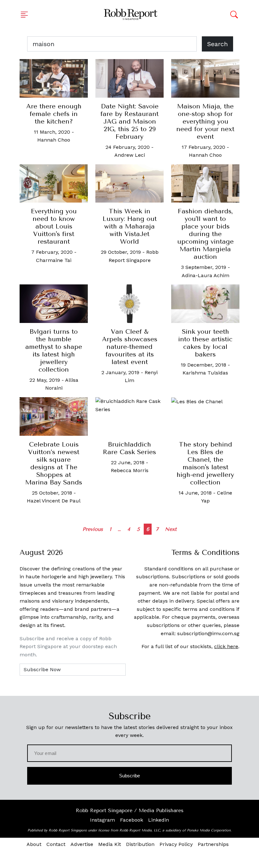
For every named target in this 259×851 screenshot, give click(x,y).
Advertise (81, 844)
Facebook (131, 820)
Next (171, 529)
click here (226, 646)
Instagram (102, 820)
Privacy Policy (176, 844)
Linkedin (158, 820)
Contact (55, 844)
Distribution (140, 844)
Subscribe (129, 775)
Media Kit (109, 844)
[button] (26, 15)
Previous (92, 529)
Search (217, 44)
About (34, 844)
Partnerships (213, 844)
